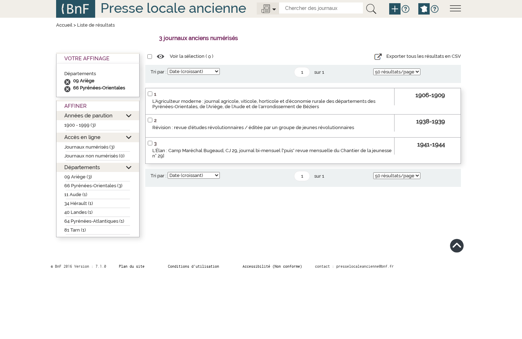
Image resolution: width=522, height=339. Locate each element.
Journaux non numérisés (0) (94, 156)
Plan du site (132, 266)
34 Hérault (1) (78, 203)
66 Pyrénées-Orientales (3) (93, 185)
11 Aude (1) (75, 194)
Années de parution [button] (88, 115)
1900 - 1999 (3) (80, 125)
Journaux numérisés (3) (89, 147)
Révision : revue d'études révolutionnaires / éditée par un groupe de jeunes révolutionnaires (253, 127)
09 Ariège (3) (78, 176)
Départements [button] (82, 167)
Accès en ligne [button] (82, 137)
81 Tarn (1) (75, 230)
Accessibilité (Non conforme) (272, 266)
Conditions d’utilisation (193, 266)
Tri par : (159, 71)
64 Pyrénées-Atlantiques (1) (94, 221)
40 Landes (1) (78, 212)
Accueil (64, 25)
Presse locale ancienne (173, 8)
